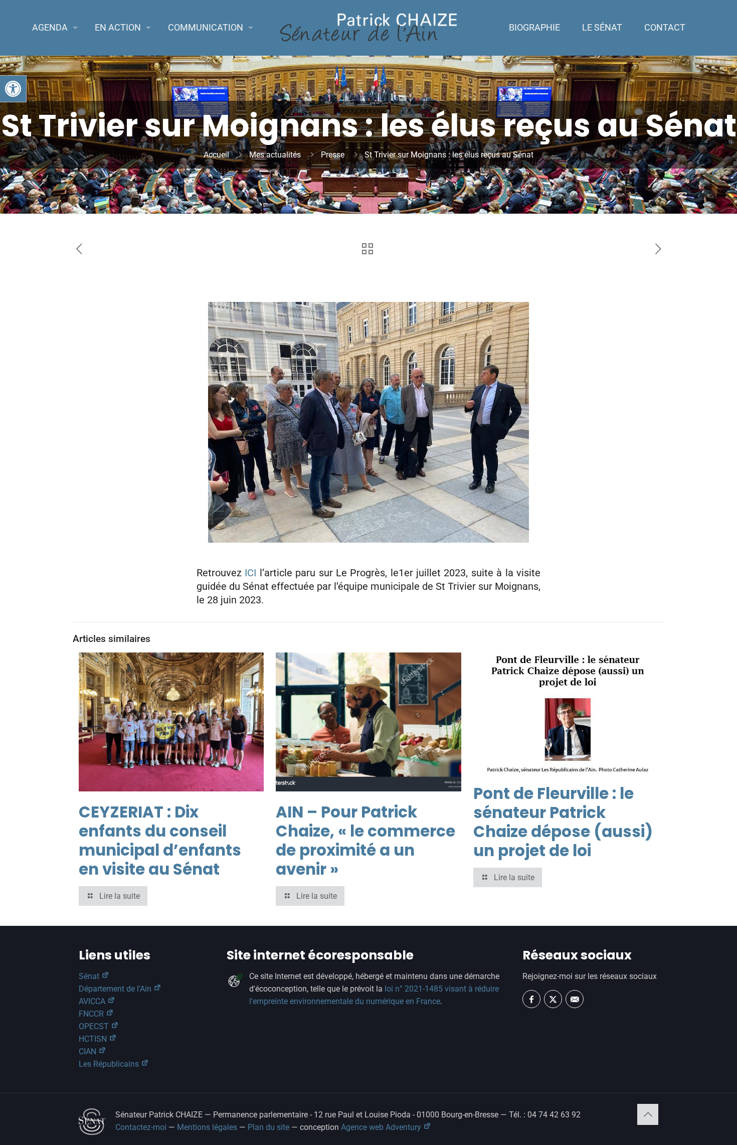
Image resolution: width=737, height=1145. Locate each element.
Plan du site (268, 1127)
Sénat (90, 976)
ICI (250, 573)
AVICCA (93, 1001)
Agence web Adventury (382, 1127)
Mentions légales (207, 1127)
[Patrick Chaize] (368, 27)
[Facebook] (531, 999)
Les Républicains (110, 1064)
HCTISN (94, 1039)
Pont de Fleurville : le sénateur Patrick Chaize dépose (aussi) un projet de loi (563, 822)
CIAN (88, 1051)
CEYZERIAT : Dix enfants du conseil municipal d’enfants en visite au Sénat (160, 840)
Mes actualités (275, 154)
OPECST (95, 1026)
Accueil (216, 154)
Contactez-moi (140, 1127)
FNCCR (92, 1014)
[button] (13, 89)
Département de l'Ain (116, 989)
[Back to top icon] (647, 1114)
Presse (332, 154)
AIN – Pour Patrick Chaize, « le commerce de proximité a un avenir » (365, 840)
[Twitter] (553, 999)
